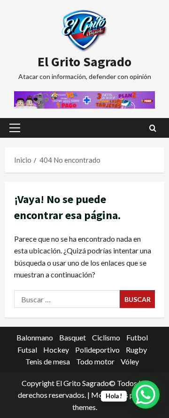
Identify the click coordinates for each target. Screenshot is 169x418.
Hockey (56, 349)
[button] (15, 128)
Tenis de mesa (47, 361)
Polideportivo (97, 349)
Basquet (72, 337)
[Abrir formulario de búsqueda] (152, 128)
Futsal (27, 349)
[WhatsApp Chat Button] (145, 394)
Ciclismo (106, 337)
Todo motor (95, 361)
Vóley (130, 361)
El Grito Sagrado (84, 61)
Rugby (136, 349)
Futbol (137, 337)
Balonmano (34, 337)
